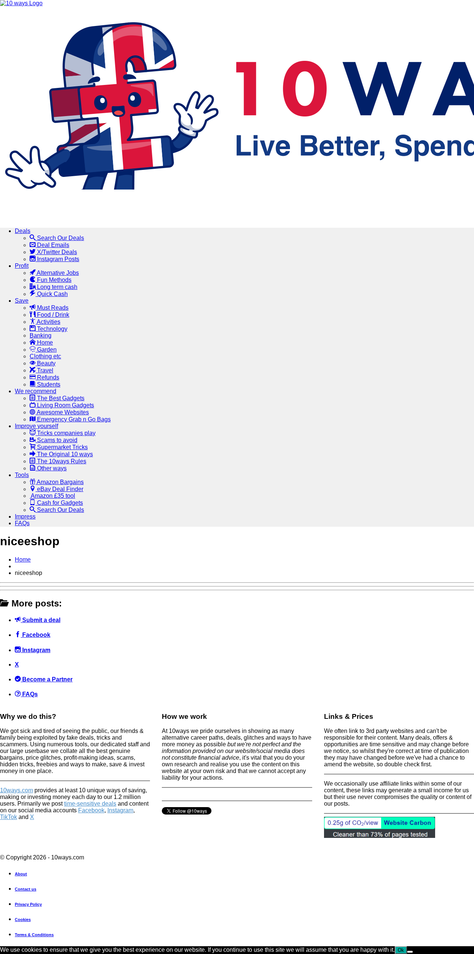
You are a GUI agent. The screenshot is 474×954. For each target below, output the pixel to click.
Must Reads (52, 308)
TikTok (8, 817)
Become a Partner (47, 679)
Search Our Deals (60, 238)
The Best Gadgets (60, 398)
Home (44, 342)
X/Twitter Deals (56, 252)
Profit (22, 266)
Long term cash (56, 287)
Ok (401, 950)
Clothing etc (45, 356)
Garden (46, 349)
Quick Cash (52, 294)
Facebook (35, 635)
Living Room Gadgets (65, 405)
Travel (44, 370)
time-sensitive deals (90, 803)
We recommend (35, 391)
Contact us (25, 889)
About (21, 874)
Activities (48, 322)
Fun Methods (53, 280)
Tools (22, 475)
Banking (40, 335)
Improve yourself (36, 426)
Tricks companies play (66, 433)
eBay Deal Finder (59, 489)
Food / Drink (52, 315)
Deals (22, 231)
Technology (51, 329)
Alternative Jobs (57, 273)
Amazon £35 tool (52, 496)
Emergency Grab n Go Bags (73, 419)
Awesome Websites (62, 412)
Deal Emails (52, 245)
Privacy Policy (28, 904)
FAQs (22, 523)
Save (22, 300)
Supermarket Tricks (62, 447)
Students (48, 384)
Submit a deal (40, 620)
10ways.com (16, 790)
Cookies (23, 919)
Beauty (46, 363)
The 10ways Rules (61, 461)
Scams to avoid (56, 440)
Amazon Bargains (60, 482)
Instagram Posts (57, 259)
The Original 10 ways (64, 454)
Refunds (47, 377)
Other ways (51, 468)
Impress (25, 516)
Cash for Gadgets (59, 503)
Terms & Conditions (34, 934)
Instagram (35, 650)
